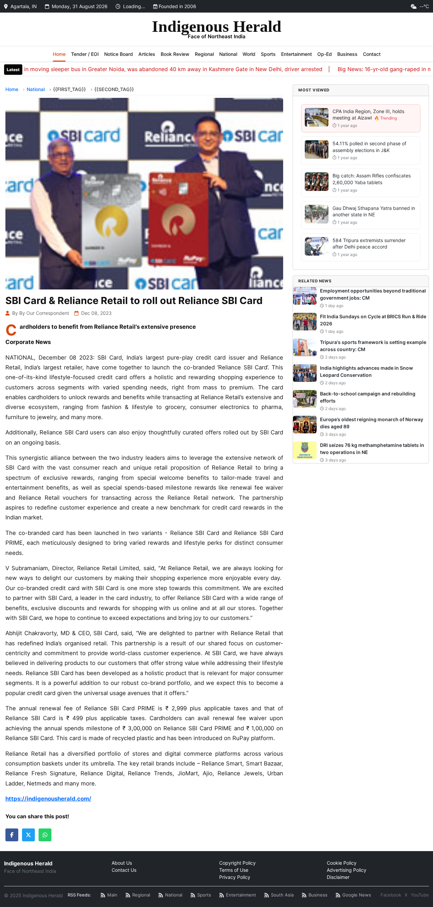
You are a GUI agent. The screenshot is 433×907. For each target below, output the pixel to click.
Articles (146, 54)
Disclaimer (338, 877)
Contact (372, 54)
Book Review (175, 54)
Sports (268, 54)
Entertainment (296, 54)
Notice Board (118, 54)
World (249, 54)
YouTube (420, 895)
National (228, 54)
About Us (122, 863)
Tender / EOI (85, 54)
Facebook (391, 895)
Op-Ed (324, 54)
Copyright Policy (237, 863)
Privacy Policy (234, 877)
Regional (204, 54)
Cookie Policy (342, 863)
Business (347, 54)
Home (59, 54)
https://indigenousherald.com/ (48, 798)
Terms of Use (233, 870)
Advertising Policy (346, 870)
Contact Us (124, 870)
